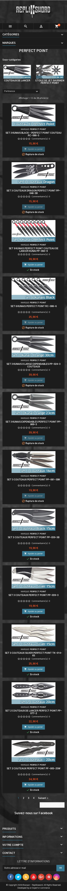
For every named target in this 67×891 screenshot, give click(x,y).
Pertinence (21, 91)
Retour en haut (52, 805)
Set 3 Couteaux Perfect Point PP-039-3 (33, 595)
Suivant (43, 798)
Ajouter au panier (33, 149)
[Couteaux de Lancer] (17, 72)
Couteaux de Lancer (17, 81)
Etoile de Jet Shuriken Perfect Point (49, 82)
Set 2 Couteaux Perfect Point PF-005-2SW (33, 769)
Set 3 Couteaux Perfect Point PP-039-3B (33, 537)
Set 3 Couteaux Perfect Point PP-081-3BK (33, 480)
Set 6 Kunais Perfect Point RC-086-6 (34, 306)
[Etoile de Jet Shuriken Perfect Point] (50, 72)
